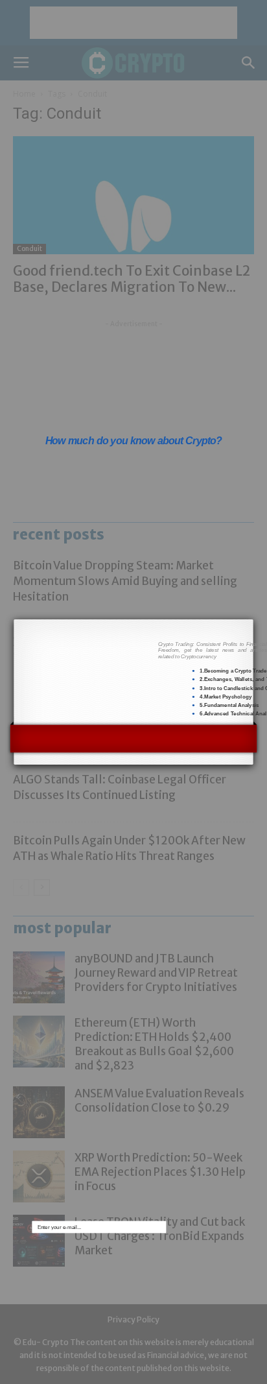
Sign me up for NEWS (204, 886)
